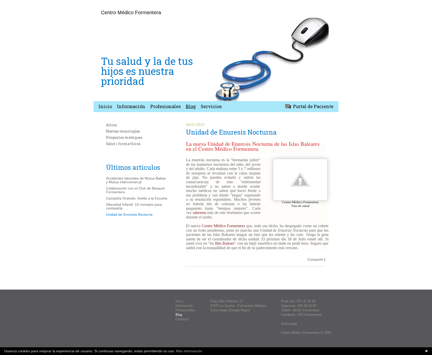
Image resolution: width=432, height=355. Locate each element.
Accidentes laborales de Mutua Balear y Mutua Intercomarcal (136, 180)
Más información (188, 351)
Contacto (182, 319)
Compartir (315, 259)
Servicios (211, 106)
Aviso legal (289, 324)
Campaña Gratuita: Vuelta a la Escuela (136, 198)
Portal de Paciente (313, 106)
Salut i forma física (123, 143)
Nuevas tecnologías (123, 131)
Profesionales (165, 106)
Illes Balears (224, 243)
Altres (111, 125)
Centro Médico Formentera (223, 226)
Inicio (105, 106)
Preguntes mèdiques (124, 137)
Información (131, 106)
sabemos (199, 212)
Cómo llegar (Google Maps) (230, 310)
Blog (191, 106)
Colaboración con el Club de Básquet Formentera (135, 190)
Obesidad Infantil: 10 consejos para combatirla (134, 206)
